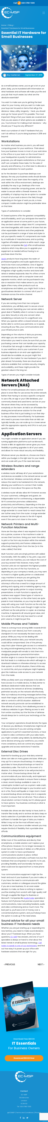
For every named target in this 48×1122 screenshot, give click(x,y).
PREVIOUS (10, 964)
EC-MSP (14, 937)
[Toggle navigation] (44, 13)
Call (24, 3)
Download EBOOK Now (24, 1058)
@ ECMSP (11, 1113)
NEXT (40, 964)
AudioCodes (29, 898)
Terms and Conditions (24, 1113)
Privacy (38, 1113)
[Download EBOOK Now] (24, 1007)
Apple (3, 259)
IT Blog (10, 25)
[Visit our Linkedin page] (23, 1117)
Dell (25, 245)
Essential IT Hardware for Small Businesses (17, 28)
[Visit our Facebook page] (20, 1117)
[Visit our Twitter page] (27, 1117)
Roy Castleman (13, 75)
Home (3, 25)
